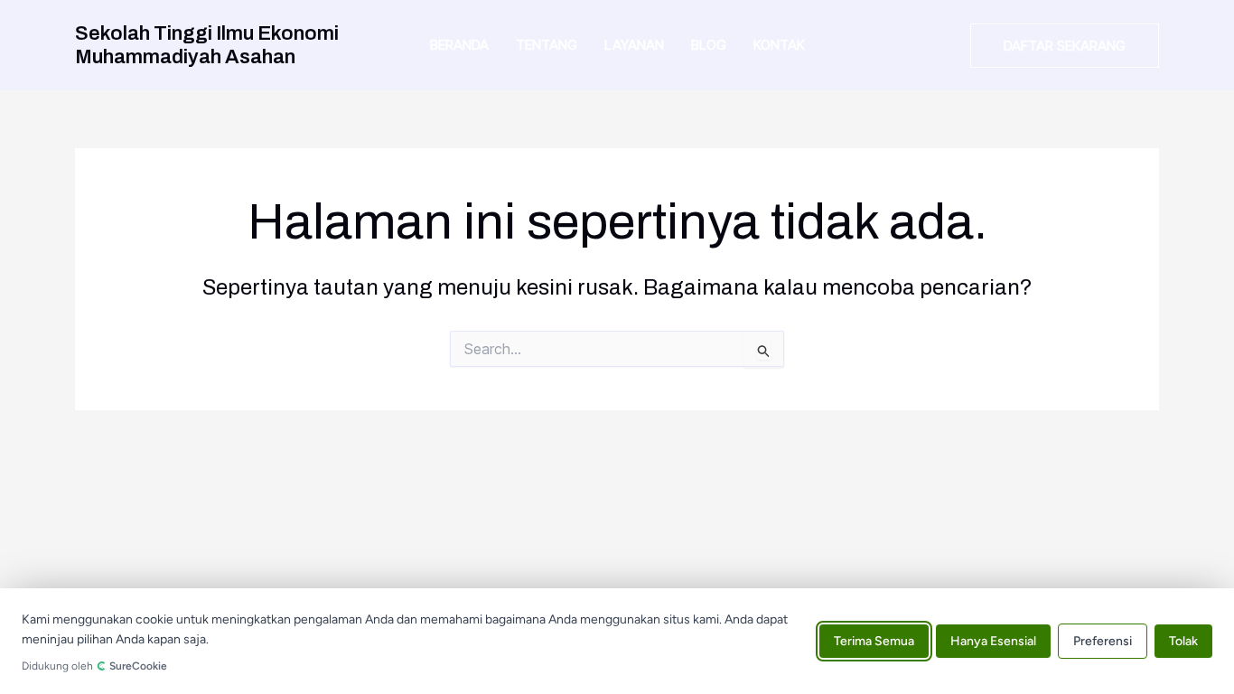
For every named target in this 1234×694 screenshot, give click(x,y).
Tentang (546, 44)
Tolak (1183, 641)
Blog (708, 44)
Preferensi (1102, 641)
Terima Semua (874, 641)
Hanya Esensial (993, 641)
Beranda (459, 44)
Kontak (779, 44)
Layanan (634, 44)
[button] (1064, 45)
